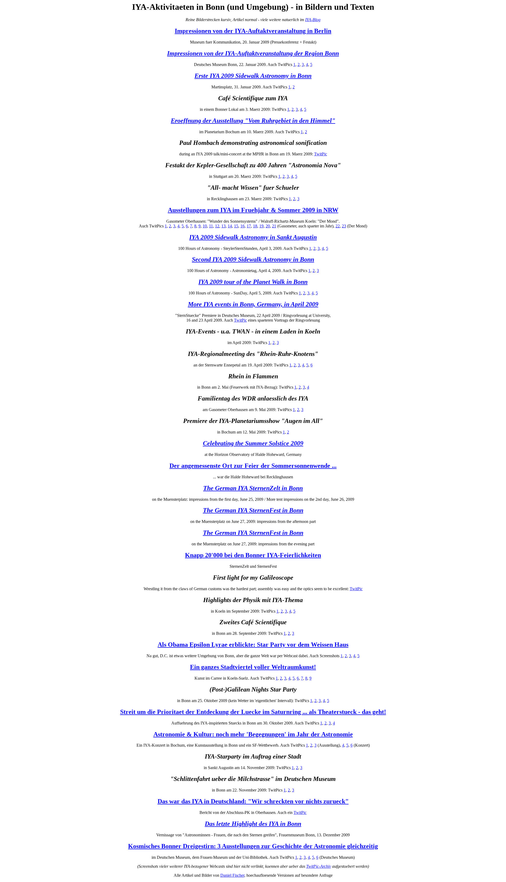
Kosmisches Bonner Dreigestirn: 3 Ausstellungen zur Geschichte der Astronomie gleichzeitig (253, 846)
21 (274, 226)
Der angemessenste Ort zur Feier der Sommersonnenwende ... (253, 465)
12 (217, 226)
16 (242, 226)
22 (337, 226)
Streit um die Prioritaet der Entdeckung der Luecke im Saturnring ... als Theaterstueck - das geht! (253, 711)
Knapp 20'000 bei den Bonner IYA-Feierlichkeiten (253, 555)
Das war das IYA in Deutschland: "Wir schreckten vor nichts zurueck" (253, 801)
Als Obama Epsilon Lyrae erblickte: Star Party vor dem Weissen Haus (253, 644)
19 (261, 226)
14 (230, 226)
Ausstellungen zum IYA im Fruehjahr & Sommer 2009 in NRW (253, 210)
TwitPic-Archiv (318, 866)
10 (205, 226)
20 (268, 226)
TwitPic (320, 154)
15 (236, 226)
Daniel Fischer (232, 875)
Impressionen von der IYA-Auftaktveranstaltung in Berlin (253, 30)
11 (211, 226)
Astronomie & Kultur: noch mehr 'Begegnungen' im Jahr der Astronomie (253, 734)
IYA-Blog (312, 19)
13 (223, 226)
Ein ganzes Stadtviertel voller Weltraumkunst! (253, 667)
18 (255, 226)
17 (249, 226)
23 (344, 226)
